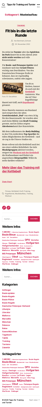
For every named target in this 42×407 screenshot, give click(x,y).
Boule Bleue (9, 234)
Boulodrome (33, 235)
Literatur (6, 312)
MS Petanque (9, 253)
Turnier (25, 262)
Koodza (5, 248)
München (24, 253)
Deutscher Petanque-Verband (13, 240)
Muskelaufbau (20, 194)
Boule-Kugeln (34, 232)
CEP (8, 237)
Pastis (21, 257)
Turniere (6, 344)
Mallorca (6, 250)
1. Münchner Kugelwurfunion (19, 232)
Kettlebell (15, 191)
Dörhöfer (35, 240)
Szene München (9, 331)
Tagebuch (7, 335)
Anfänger (6, 290)
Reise (4, 328)
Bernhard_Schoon (24, 41)
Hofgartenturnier (10, 245)
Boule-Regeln (8, 303)
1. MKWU (6, 232)
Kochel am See (28, 246)
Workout (8, 196)
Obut (15, 256)
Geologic (12, 243)
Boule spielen (8, 293)
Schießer (16, 259)
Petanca (6, 325)
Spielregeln (36, 259)
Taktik (5, 338)
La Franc (21, 248)
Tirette (11, 262)
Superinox (5, 262)
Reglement (7, 259)
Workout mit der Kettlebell (26, 152)
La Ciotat (13, 248)
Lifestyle (6, 309)
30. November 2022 (22, 44)
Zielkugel (14, 264)
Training (21, 25)
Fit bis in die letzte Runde (21, 33)
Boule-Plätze (8, 299)
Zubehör (6, 347)
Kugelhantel (9, 194)
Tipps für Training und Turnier (21, 4)
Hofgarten (32, 242)
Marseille (15, 250)
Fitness (8, 191)
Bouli (27, 235)
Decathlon (14, 237)
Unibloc (31, 262)
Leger (28, 248)
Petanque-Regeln (31, 257)
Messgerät (23, 250)
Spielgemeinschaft (26, 259)
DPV (27, 239)
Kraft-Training (24, 191)
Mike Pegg (31, 250)
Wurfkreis (6, 264)
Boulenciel (20, 235)
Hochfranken (21, 243)
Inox (21, 246)
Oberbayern (6, 257)
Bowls (4, 237)
